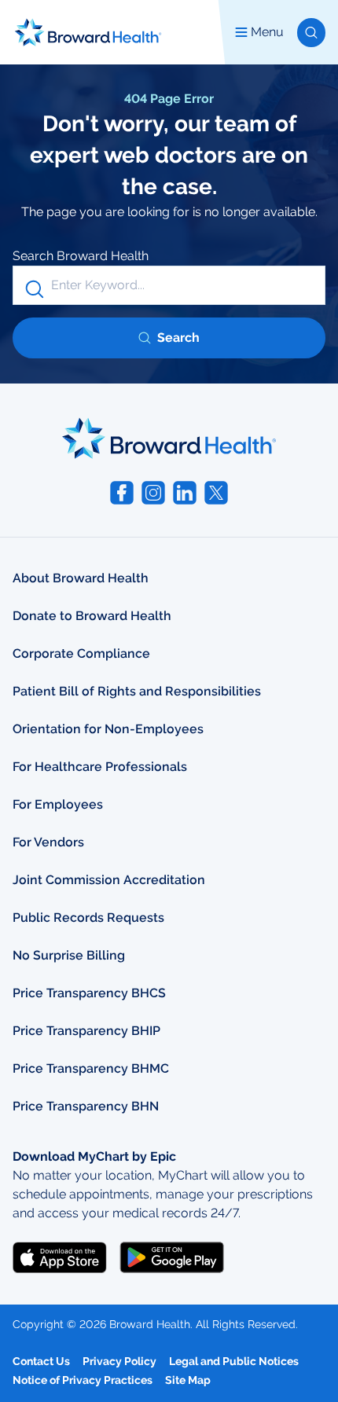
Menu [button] (267, 31)
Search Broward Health (81, 255)
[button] (311, 32)
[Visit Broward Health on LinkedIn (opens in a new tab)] (184, 492)
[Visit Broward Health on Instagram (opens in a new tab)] (153, 492)
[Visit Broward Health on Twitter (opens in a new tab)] (216, 492)
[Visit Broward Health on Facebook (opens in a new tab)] (121, 492)
